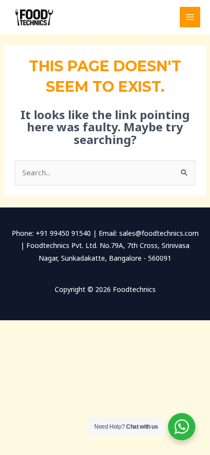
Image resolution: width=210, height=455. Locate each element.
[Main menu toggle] (190, 17)
